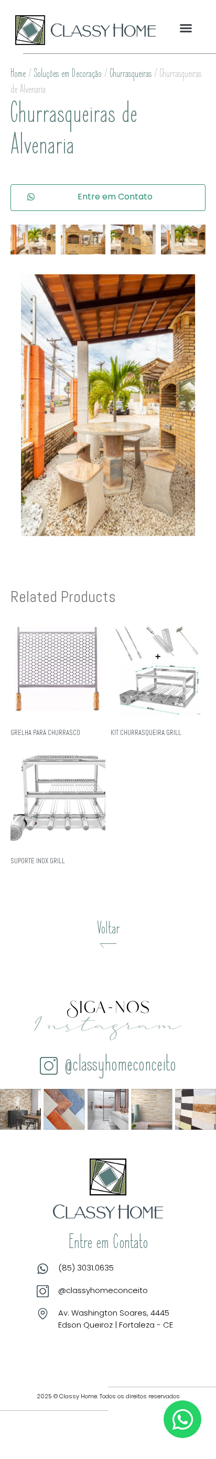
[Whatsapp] (182, 1419)
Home (18, 74)
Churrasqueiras (131, 74)
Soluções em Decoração (68, 74)
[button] (186, 28)
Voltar (108, 930)
